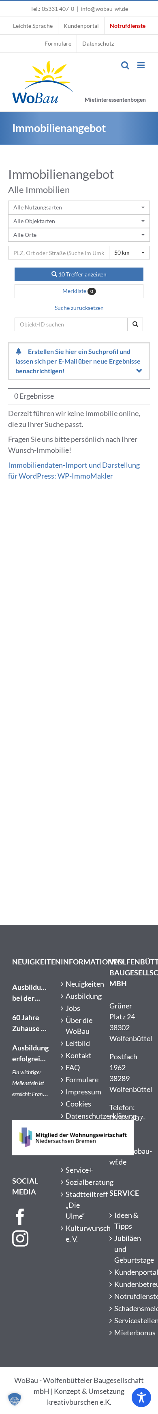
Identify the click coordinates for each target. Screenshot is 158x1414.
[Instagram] (20, 1238)
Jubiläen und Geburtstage (128, 1249)
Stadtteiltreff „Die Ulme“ (79, 1205)
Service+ (79, 1169)
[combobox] (79, 207)
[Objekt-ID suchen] (135, 324)
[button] (14, 1399)
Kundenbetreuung (128, 1284)
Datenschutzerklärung (79, 1115)
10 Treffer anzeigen (82, 274)
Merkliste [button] (77, 290)
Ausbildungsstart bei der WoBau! (30, 993)
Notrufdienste (128, 1296)
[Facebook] (20, 1217)
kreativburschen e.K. (79, 1401)
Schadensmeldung (128, 1308)
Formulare (79, 1079)
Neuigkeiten (79, 983)
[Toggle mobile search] (125, 65)
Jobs (73, 1008)
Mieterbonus (128, 1332)
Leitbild (78, 1043)
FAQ (73, 1067)
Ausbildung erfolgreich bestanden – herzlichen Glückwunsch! (30, 1053)
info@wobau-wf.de (104, 8)
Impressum (79, 1091)
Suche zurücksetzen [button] (79, 307)
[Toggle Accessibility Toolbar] (141, 1397)
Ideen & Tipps (126, 1220)
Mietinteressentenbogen (115, 99)
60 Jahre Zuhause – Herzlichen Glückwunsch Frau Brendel (30, 1023)
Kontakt (79, 1055)
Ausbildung (79, 995)
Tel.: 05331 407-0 (52, 8)
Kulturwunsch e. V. (79, 1233)
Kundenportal (128, 1272)
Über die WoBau (79, 1025)
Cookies (78, 1103)
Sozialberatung (79, 1182)
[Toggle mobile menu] (141, 65)
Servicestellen (128, 1320)
